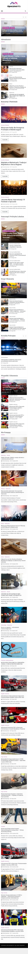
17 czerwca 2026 (13, 418)
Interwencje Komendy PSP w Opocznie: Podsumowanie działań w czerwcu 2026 (16, 417)
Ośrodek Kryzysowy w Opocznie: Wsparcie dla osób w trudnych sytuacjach (17, 273)
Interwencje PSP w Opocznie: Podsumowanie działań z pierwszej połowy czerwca (16, 425)
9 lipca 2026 (12, 401)
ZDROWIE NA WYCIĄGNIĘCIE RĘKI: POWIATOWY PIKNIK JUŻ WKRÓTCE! (17, 96)
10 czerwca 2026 (13, 427)
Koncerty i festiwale (5, 125)
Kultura (10, 75)
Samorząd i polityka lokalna (14, 243)
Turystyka (3, 826)
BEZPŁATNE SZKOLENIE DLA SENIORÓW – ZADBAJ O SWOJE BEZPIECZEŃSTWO (13, 663)
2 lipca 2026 (12, 304)
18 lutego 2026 (13, 248)
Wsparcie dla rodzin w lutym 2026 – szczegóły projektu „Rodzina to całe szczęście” (16, 264)
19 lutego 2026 (5, 363)
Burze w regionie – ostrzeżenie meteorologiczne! (10, 628)
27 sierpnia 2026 (13, 72)
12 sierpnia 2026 (13, 98)
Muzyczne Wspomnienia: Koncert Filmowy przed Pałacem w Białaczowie (17, 79)
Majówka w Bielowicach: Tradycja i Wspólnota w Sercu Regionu (14, 164)
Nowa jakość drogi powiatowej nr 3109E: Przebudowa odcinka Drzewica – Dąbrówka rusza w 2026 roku (14, 291)
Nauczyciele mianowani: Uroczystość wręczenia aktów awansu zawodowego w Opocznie (16, 70)
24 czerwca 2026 (13, 410)
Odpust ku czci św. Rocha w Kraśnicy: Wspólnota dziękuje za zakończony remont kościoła (17, 87)
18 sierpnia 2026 (13, 89)
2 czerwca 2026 (13, 322)
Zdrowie (12, 27)
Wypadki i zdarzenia (7, 383)
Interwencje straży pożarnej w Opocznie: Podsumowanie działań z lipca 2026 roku (13, 387)
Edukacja (11, 66)
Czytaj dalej (4, 139)
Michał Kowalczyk (5, 132)
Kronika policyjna (4, 357)
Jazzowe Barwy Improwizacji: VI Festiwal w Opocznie (13, 201)
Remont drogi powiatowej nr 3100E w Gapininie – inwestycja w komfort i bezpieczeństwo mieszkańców (17, 311)
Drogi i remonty (6, 286)
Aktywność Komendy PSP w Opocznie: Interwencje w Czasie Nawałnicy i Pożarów (17, 399)
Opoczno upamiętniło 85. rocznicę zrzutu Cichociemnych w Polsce (17, 255)
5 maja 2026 (12, 330)
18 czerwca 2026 (13, 313)
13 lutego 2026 (13, 266)
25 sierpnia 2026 (13, 80)
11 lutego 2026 (13, 275)
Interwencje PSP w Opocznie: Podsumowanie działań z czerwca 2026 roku (16, 408)
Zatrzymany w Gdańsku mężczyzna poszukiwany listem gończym (11, 360)
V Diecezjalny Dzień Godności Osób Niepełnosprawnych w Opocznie (13, 235)
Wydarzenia (6, 27)
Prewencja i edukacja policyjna (7, 660)
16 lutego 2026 (13, 257)
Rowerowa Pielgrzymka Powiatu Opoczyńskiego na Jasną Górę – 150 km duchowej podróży (12, 830)
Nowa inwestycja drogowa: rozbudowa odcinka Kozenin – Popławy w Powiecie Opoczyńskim (17, 303)
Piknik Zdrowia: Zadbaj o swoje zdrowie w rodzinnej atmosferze (13, 30)
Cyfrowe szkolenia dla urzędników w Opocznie (15, 246)
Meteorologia (3, 625)
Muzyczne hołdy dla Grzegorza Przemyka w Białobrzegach (12, 129)
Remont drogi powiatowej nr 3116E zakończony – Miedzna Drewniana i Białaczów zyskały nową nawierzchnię (17, 320)
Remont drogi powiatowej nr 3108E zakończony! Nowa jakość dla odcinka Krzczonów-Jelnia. (17, 328)
